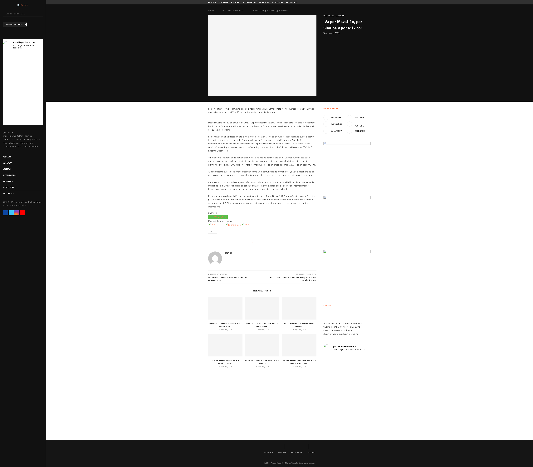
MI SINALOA (8, 181)
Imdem (212, 232)
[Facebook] (5, 212)
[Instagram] (16, 212)
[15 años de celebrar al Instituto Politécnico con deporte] (225, 345)
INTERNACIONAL (10, 175)
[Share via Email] (272, 242)
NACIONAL (7, 169)
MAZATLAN (7, 162)
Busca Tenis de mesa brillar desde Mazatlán (299, 325)
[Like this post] (256, 242)
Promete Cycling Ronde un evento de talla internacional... (299, 362)
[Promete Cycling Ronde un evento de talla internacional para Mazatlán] (299, 345)
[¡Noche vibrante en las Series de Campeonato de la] (36, 115)
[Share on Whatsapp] (266, 242)
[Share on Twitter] (263, 242)
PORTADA (7, 156)
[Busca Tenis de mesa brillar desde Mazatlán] (299, 308)
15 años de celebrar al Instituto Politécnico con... (225, 362)
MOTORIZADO (8, 193)
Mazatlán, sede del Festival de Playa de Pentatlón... (225, 325)
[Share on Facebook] (260, 242)
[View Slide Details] (347, 165)
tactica (228, 252)
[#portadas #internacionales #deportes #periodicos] (9, 69)
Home (211, 10)
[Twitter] (11, 212)
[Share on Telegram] (269, 242)
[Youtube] (22, 212)
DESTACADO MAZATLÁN (232, 10)
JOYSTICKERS (8, 187)
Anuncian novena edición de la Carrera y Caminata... (262, 362)
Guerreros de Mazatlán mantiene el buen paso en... (262, 325)
